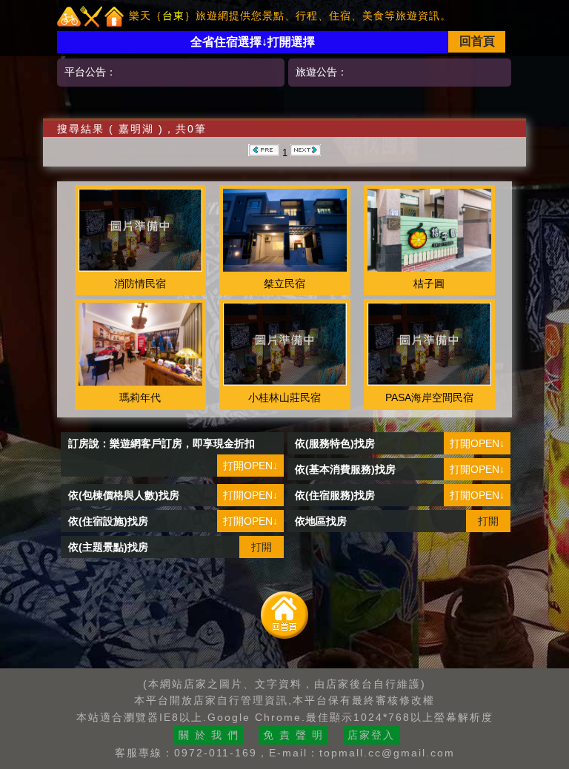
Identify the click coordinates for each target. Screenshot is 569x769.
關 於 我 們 (209, 735)
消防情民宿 (140, 283)
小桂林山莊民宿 (284, 397)
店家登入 (371, 735)
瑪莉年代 (140, 397)
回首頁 (477, 41)
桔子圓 (429, 283)
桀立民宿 (284, 283)
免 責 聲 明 (293, 735)
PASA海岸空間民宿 (429, 397)
